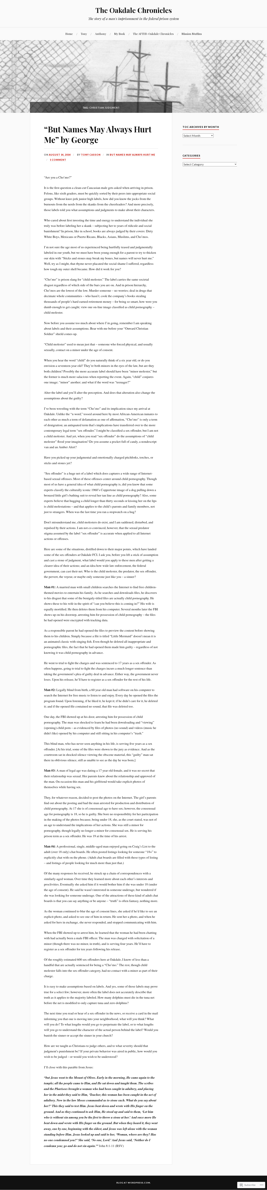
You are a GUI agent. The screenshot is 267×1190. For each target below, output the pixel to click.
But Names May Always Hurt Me (132, 154)
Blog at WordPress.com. (133, 1182)
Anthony (100, 34)
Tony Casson (91, 154)
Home (69, 34)
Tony (84, 34)
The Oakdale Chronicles (133, 10)
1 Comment (58, 159)
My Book (119, 34)
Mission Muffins (192, 34)
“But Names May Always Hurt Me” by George (97, 134)
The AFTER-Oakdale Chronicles (153, 34)
